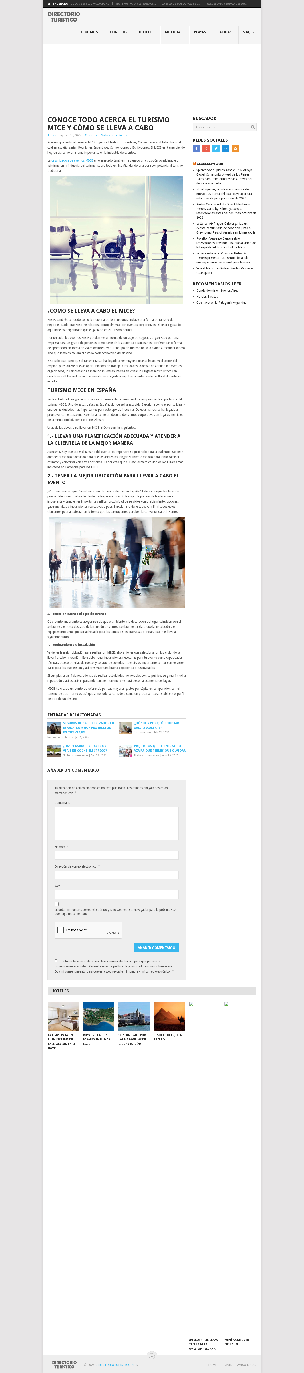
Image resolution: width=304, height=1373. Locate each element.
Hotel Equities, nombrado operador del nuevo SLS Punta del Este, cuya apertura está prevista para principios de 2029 (224, 194)
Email (227, 1365)
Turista (51, 135)
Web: (58, 886)
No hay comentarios (114, 135)
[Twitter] (216, 148)
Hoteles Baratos (207, 296)
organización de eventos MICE (72, 160)
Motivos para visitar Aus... (136, 3)
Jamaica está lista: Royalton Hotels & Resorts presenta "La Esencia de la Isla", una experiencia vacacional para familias (223, 258)
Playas (200, 32)
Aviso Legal (246, 1365)
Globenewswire (210, 164)
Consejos (118, 32)
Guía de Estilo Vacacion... (90, 3)
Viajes (248, 32)
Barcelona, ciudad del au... (226, 3)
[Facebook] (196, 148)
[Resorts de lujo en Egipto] (169, 1016)
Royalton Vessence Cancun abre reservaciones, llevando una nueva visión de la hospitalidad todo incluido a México (226, 243)
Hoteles (146, 32)
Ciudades (89, 32)
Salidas (224, 32)
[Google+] (206, 148)
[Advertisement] (152, 77)
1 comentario (142, 732)
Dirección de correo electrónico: (77, 866)
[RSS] (235, 148)
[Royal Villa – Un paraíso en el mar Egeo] (98, 1016)
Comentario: (64, 802)
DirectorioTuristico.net (116, 1365)
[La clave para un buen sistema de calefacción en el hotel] (63, 1016)
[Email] (225, 148)
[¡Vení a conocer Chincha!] (239, 1168)
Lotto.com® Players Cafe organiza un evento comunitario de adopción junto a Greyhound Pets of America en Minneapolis (225, 228)
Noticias (173, 32)
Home (212, 1365)
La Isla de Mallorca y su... (181, 3)
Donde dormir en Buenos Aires (217, 290)
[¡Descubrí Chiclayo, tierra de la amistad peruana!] (204, 1168)
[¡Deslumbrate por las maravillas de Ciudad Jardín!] (134, 1016)
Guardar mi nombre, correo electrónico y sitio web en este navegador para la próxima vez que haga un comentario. (115, 911)
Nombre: (61, 847)
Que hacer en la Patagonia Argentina (221, 302)
